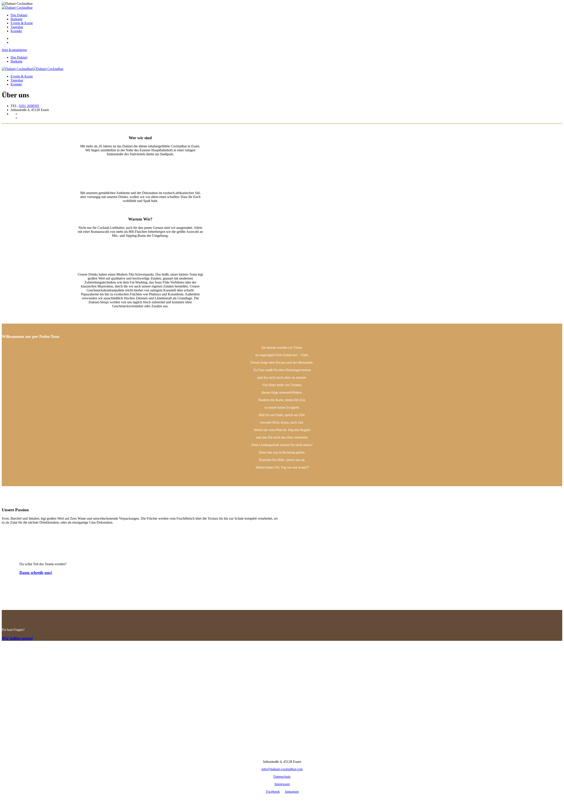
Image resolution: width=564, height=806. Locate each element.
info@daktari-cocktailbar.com (282, 769)
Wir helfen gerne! (17, 638)
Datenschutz (282, 776)
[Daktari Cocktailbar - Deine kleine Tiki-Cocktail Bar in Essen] (17, 7)
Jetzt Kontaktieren (14, 50)
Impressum (282, 784)
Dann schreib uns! (35, 572)
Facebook (272, 791)
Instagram (291, 791)
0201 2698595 (29, 106)
